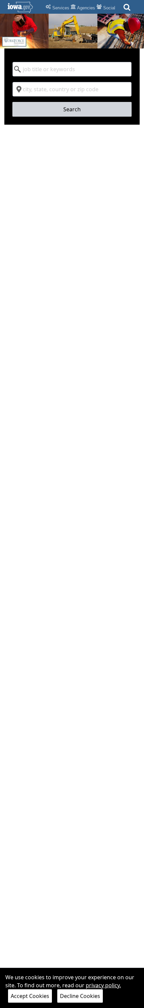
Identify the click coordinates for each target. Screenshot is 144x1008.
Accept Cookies (30, 996)
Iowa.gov (24, 7)
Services (60, 7)
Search (72, 109)
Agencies (85, 7)
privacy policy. (103, 985)
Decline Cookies (80, 996)
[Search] (127, 9)
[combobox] (72, 69)
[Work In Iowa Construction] (72, 31)
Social (108, 7)
